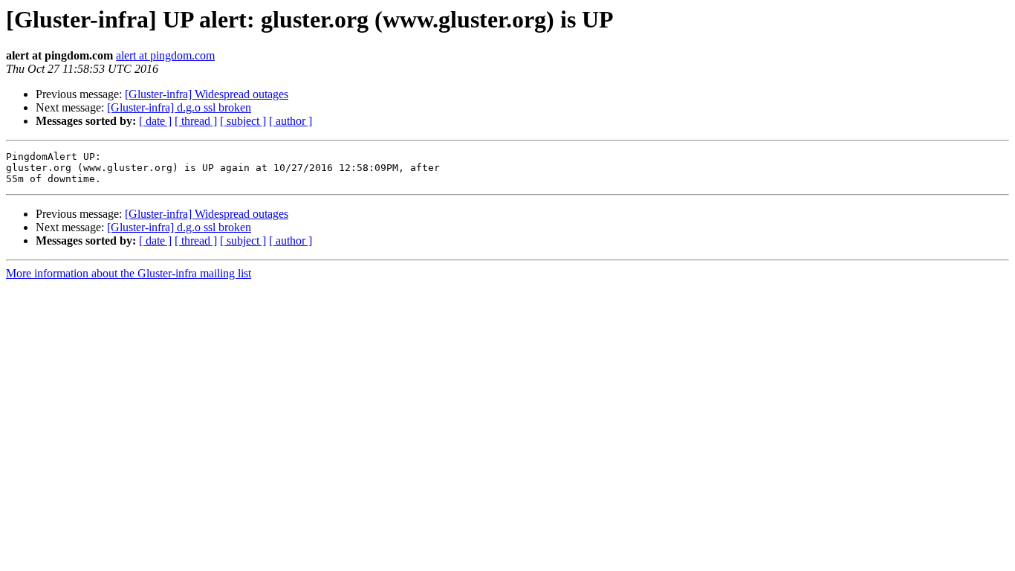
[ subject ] (243, 120)
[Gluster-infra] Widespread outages (206, 94)
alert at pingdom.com (165, 55)
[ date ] (155, 120)
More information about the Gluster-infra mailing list (128, 273)
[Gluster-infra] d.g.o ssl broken (179, 107)
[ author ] (290, 120)
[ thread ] (196, 120)
